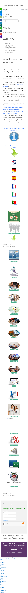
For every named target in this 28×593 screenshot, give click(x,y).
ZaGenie (11, 543)
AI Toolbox (14, 277)
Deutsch (14, 172)
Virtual (11, 52)
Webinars (14, 386)
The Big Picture (14, 486)
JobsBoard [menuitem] (2, 589)
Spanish (22, 111)
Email (4, 517)
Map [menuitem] (1, 584)
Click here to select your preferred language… (14, 146)
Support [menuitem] (2, 575)
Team (22, 535)
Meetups (7, 43)
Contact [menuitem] (2, 573)
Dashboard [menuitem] (2, 579)
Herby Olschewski (17, 552)
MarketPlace (14, 290)
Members (13, 50)
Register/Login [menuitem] (3, 576)
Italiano (14, 196)
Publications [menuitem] (3, 567)
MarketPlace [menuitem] (3, 581)
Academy (14, 373)
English (13, 111)
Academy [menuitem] (2, 592)
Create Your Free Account (14, 233)
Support (5, 538)
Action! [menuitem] (1, 578)
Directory (14, 302)
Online (7, 52)
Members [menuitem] (2, 562)
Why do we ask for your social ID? (9, 246)
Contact (19, 537)
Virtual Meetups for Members (10, 47)
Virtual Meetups (9, 45)
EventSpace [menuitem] (3, 590)
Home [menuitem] (1, 559)
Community (14, 326)
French (4, 113)
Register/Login (11, 535)
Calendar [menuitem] (2, 570)
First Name (5, 511)
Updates (13, 537)
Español (14, 180)
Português (14, 204)
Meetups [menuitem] (2, 587)
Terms (10, 538)
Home (4, 535)
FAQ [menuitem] (1, 572)
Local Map (14, 314)
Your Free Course (14, 399)
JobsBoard (14, 349)
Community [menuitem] (2, 586)
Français (14, 188)
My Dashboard (14, 261)
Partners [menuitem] (2, 565)
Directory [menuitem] (2, 582)
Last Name (5, 514)
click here (8, 74)
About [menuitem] (1, 561)
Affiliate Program (14, 445)
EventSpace (14, 361)
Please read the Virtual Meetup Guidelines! (14, 129)
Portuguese (14, 113)
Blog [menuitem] (1, 568)
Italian (8, 113)
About (17, 535)
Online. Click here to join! (10, 33)
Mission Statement (14, 433)
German (18, 111)
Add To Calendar (11, 20)
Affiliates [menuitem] (2, 564)
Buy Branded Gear (14, 416)
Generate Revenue (14, 455)
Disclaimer (21, 538)
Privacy (15, 538)
